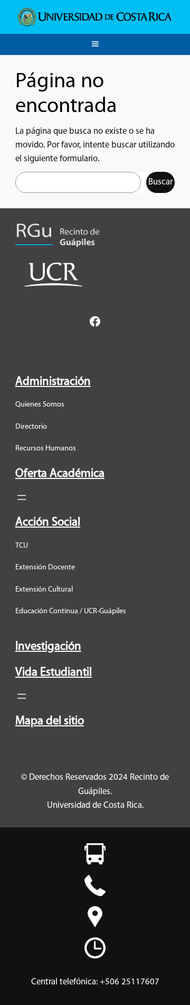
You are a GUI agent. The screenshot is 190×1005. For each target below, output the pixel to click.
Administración (53, 382)
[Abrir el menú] (21, 497)
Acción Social (47, 523)
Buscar (160, 182)
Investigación (48, 647)
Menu (95, 42)
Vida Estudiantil (53, 673)
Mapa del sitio (49, 721)
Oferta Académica (59, 474)
